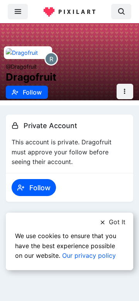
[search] (121, 11)
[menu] (18, 11)
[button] (125, 92)
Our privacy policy (89, 255)
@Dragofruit (21, 66)
